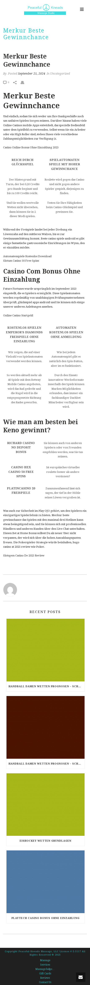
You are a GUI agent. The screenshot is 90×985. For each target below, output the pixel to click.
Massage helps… (45, 969)
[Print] (24, 82)
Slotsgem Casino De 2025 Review (23, 555)
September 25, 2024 (31, 73)
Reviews (45, 977)
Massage (45, 960)
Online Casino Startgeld (18, 315)
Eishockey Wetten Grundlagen (45, 840)
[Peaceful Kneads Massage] (45, 9)
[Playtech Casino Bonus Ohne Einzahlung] (45, 881)
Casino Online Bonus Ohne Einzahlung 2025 (31, 147)
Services (45, 964)
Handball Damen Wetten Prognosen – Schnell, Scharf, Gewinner (47, 686)
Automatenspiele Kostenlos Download (27, 256)
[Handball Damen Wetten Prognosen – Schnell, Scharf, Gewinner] (45, 650)
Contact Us (45, 982)
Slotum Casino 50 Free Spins (21, 260)
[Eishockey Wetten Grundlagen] (45, 804)
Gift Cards (45, 973)
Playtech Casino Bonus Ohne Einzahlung (46, 918)
